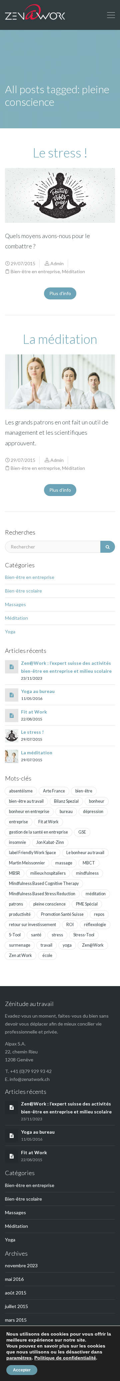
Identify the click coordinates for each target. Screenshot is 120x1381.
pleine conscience (49, 904)
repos (99, 914)
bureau (66, 811)
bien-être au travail (26, 801)
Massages (15, 604)
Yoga (10, 631)
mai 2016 (14, 1279)
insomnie (17, 842)
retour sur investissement (32, 924)
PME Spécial (87, 904)
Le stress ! (60, 152)
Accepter (22, 1370)
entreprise (18, 821)
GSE (82, 832)
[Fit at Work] (12, 715)
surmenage (19, 945)
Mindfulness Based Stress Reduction (42, 893)
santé (36, 934)
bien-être (83, 790)
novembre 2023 (21, 1265)
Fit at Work (34, 712)
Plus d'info (60, 293)
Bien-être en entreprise (35, 271)
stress (57, 934)
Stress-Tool (83, 934)
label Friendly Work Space (32, 852)
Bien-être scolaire (23, 591)
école (47, 955)
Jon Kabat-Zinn (50, 842)
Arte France (54, 790)
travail (46, 945)
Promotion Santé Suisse (62, 914)
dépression (93, 811)
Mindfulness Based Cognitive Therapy (44, 883)
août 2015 (15, 1292)
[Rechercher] (107, 547)
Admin (57, 263)
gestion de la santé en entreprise (38, 832)
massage (63, 862)
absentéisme (21, 790)
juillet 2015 (16, 1306)
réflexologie (95, 924)
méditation (96, 893)
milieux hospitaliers (48, 873)
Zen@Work (93, 945)
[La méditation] (11, 755)
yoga (67, 945)
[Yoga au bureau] (12, 695)
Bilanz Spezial (66, 801)
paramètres (19, 1357)
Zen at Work (20, 955)
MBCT (89, 862)
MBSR (14, 873)
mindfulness (87, 873)
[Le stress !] (11, 735)
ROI (70, 924)
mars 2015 (16, 1320)
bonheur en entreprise (29, 811)
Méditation (73, 271)
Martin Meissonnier (27, 862)
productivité (20, 914)
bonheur (96, 801)
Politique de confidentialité (65, 1357)
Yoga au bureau (38, 691)
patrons (16, 904)
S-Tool (15, 934)
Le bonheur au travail (85, 852)
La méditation (60, 338)
